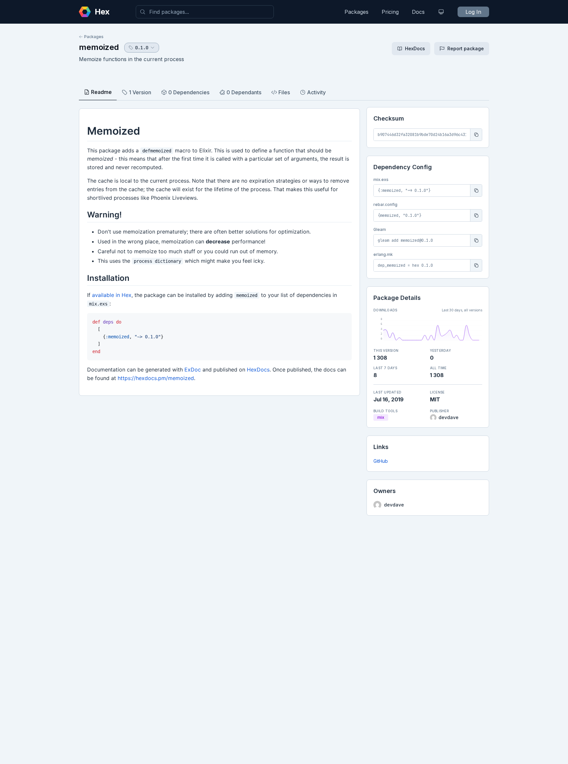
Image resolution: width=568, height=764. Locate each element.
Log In (473, 12)
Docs (418, 12)
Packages (356, 12)
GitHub (380, 461)
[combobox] (205, 11)
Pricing (390, 12)
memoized (99, 47)
